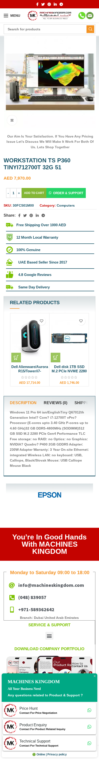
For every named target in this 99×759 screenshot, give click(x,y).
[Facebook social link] (37, 4)
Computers (66, 205)
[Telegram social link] (61, 4)
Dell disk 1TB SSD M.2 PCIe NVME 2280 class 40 (69, 371)
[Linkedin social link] (55, 4)
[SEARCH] (90, 29)
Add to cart (34, 193)
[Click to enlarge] (12, 120)
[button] (66, 193)
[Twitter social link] (43, 4)
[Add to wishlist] (41, 321)
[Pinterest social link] (49, 4)
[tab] (23, 403)
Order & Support (68, 193)
